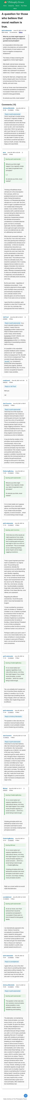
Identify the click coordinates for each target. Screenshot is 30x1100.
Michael (5, 788)
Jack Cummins (7, 403)
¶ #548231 (6, 737)
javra (4, 152)
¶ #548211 (6, 405)
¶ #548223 (10, 473)
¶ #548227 (10, 712)
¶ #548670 (10, 987)
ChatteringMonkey (8, 471)
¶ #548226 (10, 658)
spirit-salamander (7, 30)
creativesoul (6, 380)
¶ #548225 (10, 525)
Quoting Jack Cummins (12, 530)
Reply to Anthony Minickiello (13, 716)
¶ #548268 (10, 957)
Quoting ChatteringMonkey (13, 663)
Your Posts (24, 5)
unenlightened (7, 897)
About (15, 8)
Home (4, 5)
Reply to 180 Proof (10, 386)
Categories (11, 5)
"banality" (7, 361)
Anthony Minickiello (8, 108)
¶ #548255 (6, 899)
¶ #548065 (10, 110)
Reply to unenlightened (12, 962)
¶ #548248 (10, 840)
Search (17, 5)
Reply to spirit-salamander (12, 114)
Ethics (20, 32)
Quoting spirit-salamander (13, 159)
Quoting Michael (10, 845)
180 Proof (6, 317)
